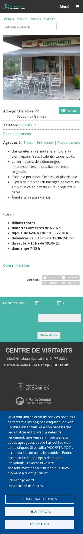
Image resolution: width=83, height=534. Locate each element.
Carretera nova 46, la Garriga (27, 365)
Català (9, 19)
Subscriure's (49, 335)
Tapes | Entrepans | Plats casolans (51, 142)
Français (49, 19)
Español (22, 19)
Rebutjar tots (40, 512)
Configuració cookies (40, 499)
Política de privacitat (21, 480)
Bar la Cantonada (17, 133)
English (36, 19)
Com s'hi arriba (16, 265)
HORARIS (61, 365)
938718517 (27, 125)
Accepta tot (40, 524)
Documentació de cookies (25, 486)
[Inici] (14, 6)
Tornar (71, 110)
